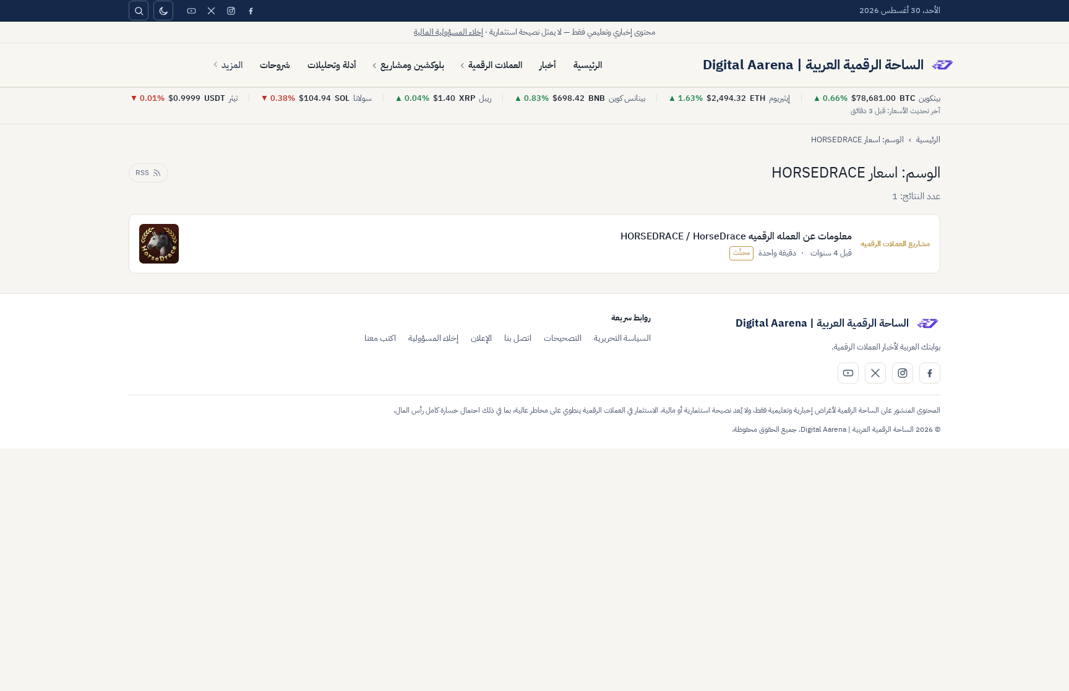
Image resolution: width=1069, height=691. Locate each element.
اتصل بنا (517, 338)
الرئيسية (587, 65)
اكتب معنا (380, 338)
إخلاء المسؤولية (433, 338)
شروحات (275, 65)
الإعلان (481, 338)
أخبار (547, 65)
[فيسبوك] (251, 10)
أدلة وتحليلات (331, 65)
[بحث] (138, 10)
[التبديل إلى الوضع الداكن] (163, 10)
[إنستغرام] (231, 10)
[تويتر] (211, 10)
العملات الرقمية (495, 65)
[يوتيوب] (191, 10)
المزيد (232, 65)
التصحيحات (563, 338)
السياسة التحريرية (622, 338)
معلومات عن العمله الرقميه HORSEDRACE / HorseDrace (736, 236)
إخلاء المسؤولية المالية (448, 32)
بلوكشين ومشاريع (412, 65)
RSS (142, 172)
